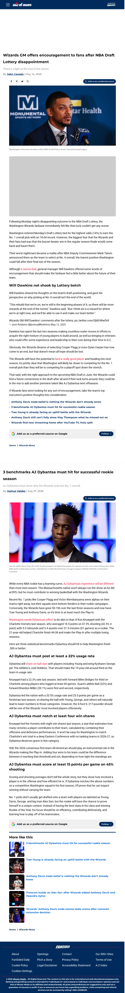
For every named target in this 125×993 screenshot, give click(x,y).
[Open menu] (8, 4)
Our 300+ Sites (104, 954)
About (15, 954)
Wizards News (27, 445)
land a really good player (69, 358)
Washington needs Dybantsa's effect (31, 619)
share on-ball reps (36, 663)
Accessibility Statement (76, 965)
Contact (67, 954)
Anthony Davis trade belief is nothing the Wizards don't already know (56, 401)
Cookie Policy (20, 965)
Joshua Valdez (16, 491)
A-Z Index (101, 965)
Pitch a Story (44, 959)
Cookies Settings (22, 971)
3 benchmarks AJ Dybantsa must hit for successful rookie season (53, 407)
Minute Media (19, 979)
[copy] (28, 81)
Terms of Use (104, 959)
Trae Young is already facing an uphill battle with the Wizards (51, 412)
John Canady (15, 74)
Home (12, 445)
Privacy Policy (70, 959)
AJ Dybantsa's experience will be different (88, 583)
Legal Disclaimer (47, 965)
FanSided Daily (21, 959)
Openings (42, 954)
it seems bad (28, 269)
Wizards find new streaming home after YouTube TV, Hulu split (52, 422)
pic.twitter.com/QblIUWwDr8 (91, 320)
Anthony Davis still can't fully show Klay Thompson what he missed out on (59, 417)
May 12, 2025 (58, 324)
